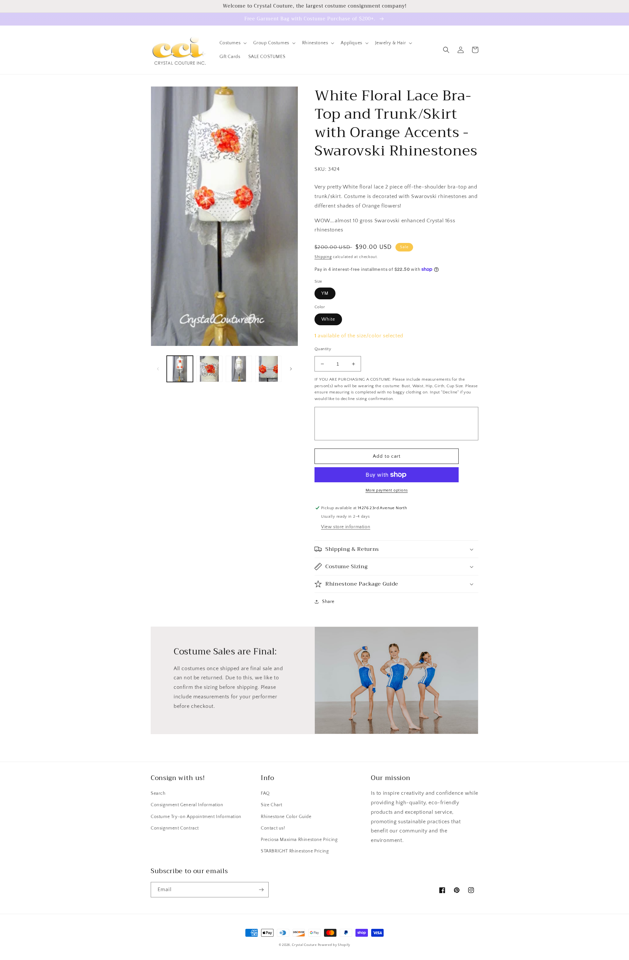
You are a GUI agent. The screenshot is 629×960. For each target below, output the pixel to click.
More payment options (387, 490)
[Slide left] (158, 369)
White (328, 319)
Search (158, 793)
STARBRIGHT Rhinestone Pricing (295, 851)
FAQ (265, 793)
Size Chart (271, 805)
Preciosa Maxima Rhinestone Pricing (299, 839)
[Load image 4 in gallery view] (268, 369)
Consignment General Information (187, 805)
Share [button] (328, 601)
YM (325, 293)
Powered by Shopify (334, 945)
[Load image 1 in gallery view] (180, 369)
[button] (233, 43)
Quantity (322, 349)
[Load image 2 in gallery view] (209, 369)
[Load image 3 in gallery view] (239, 369)
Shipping (323, 257)
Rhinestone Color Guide (286, 816)
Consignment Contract (175, 828)
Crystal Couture (304, 945)
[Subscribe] (261, 889)
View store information (345, 527)
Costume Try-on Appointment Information (196, 816)
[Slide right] (291, 369)
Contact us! (273, 828)
